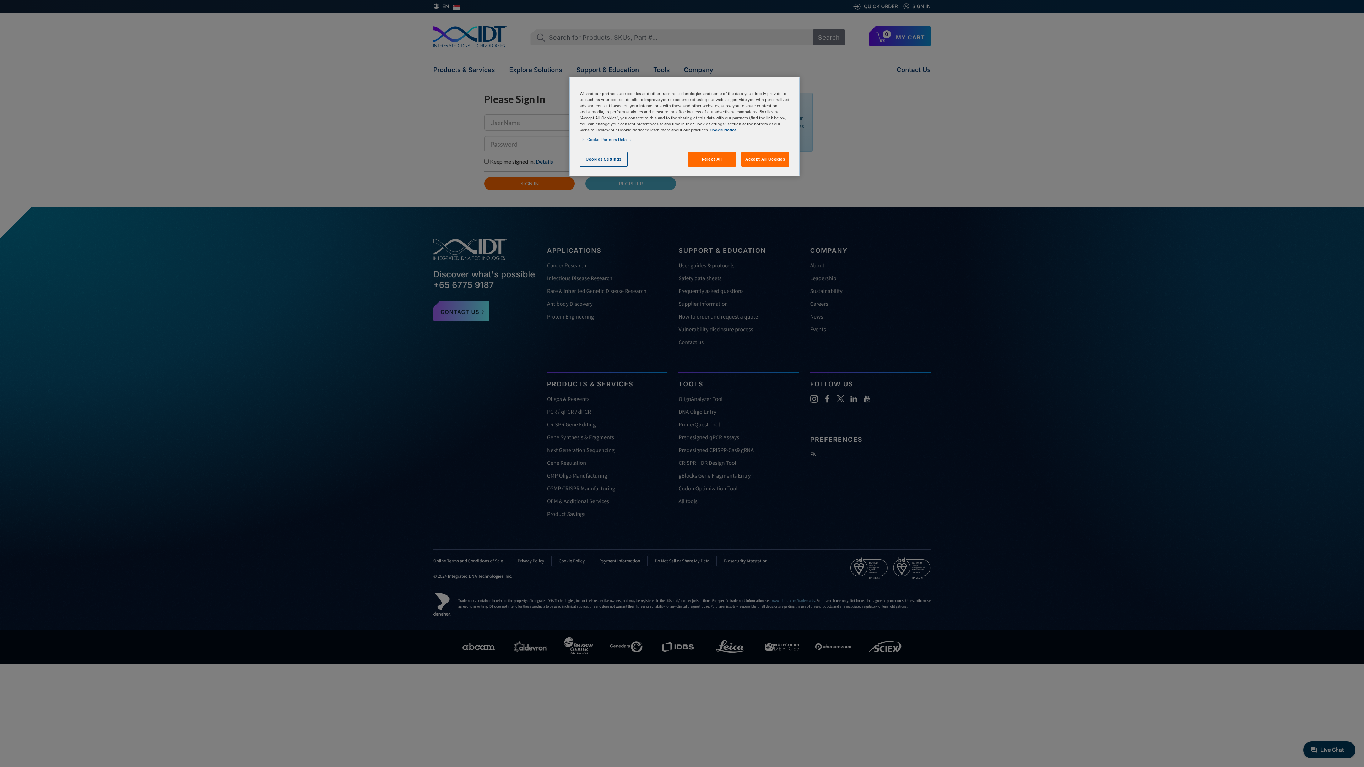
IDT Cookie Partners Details (605, 139)
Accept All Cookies (765, 159)
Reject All (712, 159)
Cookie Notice (723, 129)
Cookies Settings (604, 159)
